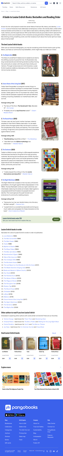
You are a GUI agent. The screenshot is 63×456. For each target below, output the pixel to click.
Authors (7, 433)
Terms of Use (19, 451)
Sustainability (37, 430)
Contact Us (51, 426)
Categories (8, 430)
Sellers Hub (22, 426)
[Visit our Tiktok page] (57, 451)
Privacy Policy (25, 451)
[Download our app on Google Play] (20, 415)
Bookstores (34, 7)
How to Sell (22, 423)
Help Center (51, 423)
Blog (7, 11)
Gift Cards (43, 7)
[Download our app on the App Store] (10, 415)
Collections (8, 426)
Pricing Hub (23, 433)
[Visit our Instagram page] (50, 451)
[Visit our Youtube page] (54, 451)
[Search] (46, 3)
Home (2, 11)
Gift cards (8, 443)
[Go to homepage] (5, 3)
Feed (20, 439)
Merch (35, 439)
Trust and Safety (38, 426)
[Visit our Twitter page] (47, 451)
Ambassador (37, 436)
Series (7, 439)
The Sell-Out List (24, 430)
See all (54, 333)
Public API (36, 443)
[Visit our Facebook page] (44, 451)
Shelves (7, 436)
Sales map (22, 436)
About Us (36, 423)
